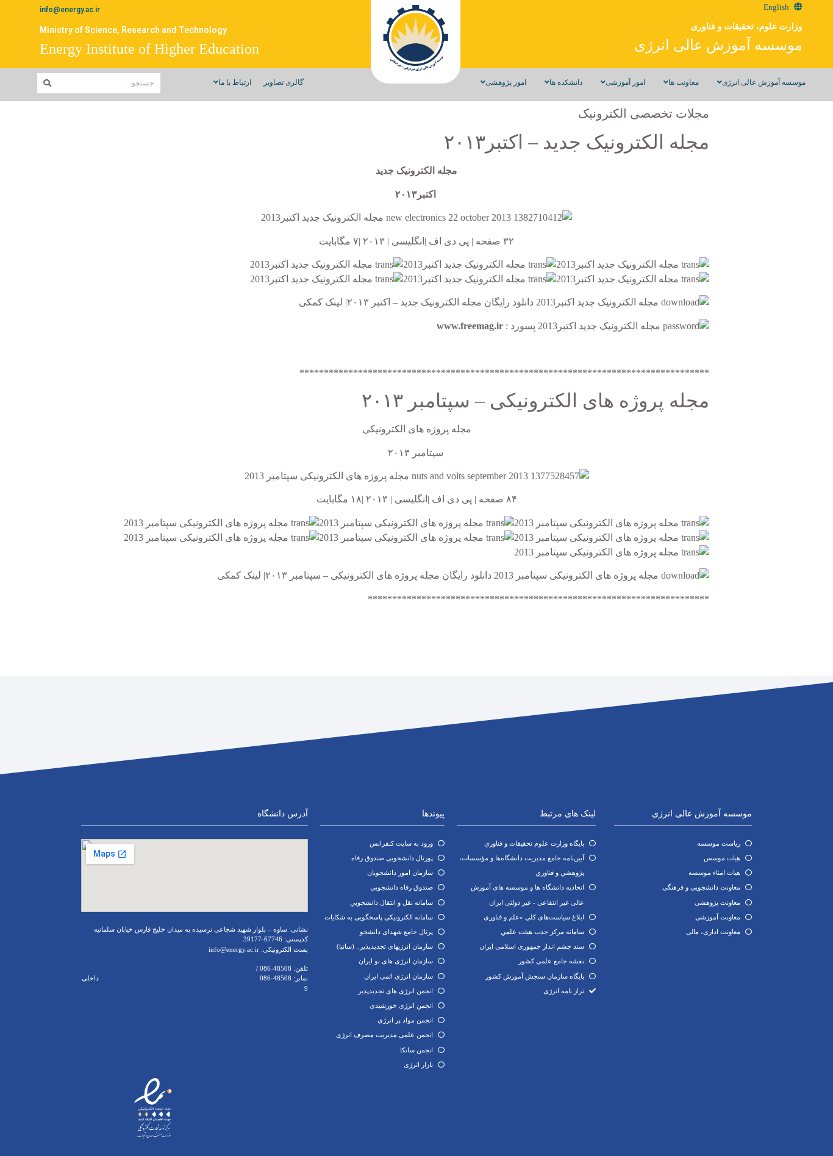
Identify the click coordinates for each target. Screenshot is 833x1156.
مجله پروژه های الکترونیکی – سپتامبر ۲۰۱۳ (535, 401)
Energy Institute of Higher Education (149, 49)
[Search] (47, 83)
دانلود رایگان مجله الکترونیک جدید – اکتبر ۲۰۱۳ (440, 302)
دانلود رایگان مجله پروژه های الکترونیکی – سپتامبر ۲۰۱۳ (378, 575)
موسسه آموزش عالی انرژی (718, 45)
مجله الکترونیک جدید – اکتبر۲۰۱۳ (576, 142)
